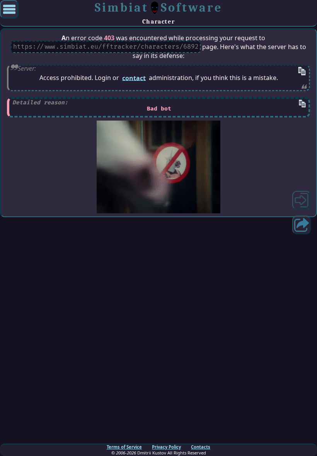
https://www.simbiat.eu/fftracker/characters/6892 (106, 47)
